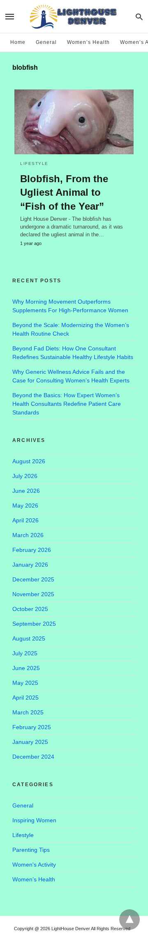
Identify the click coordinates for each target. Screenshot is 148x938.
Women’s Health (88, 42)
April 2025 (25, 697)
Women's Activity (34, 864)
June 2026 (26, 490)
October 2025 (30, 609)
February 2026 (31, 550)
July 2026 (24, 476)
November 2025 (33, 594)
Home (17, 42)
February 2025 (31, 727)
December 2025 (33, 579)
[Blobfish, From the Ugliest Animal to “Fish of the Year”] (74, 121)
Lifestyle (34, 163)
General (46, 42)
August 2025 (28, 638)
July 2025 (24, 653)
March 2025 (28, 712)
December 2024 (33, 756)
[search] (139, 16)
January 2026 (30, 564)
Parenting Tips (31, 849)
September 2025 (34, 623)
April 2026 (25, 520)
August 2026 (28, 461)
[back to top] (129, 919)
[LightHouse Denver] (73, 16)
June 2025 (26, 668)
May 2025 (25, 682)
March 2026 (28, 535)
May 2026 (25, 505)
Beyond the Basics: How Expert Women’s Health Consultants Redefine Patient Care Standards (66, 404)
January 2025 (30, 742)
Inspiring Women (34, 820)
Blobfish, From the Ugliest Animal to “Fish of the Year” (64, 192)
